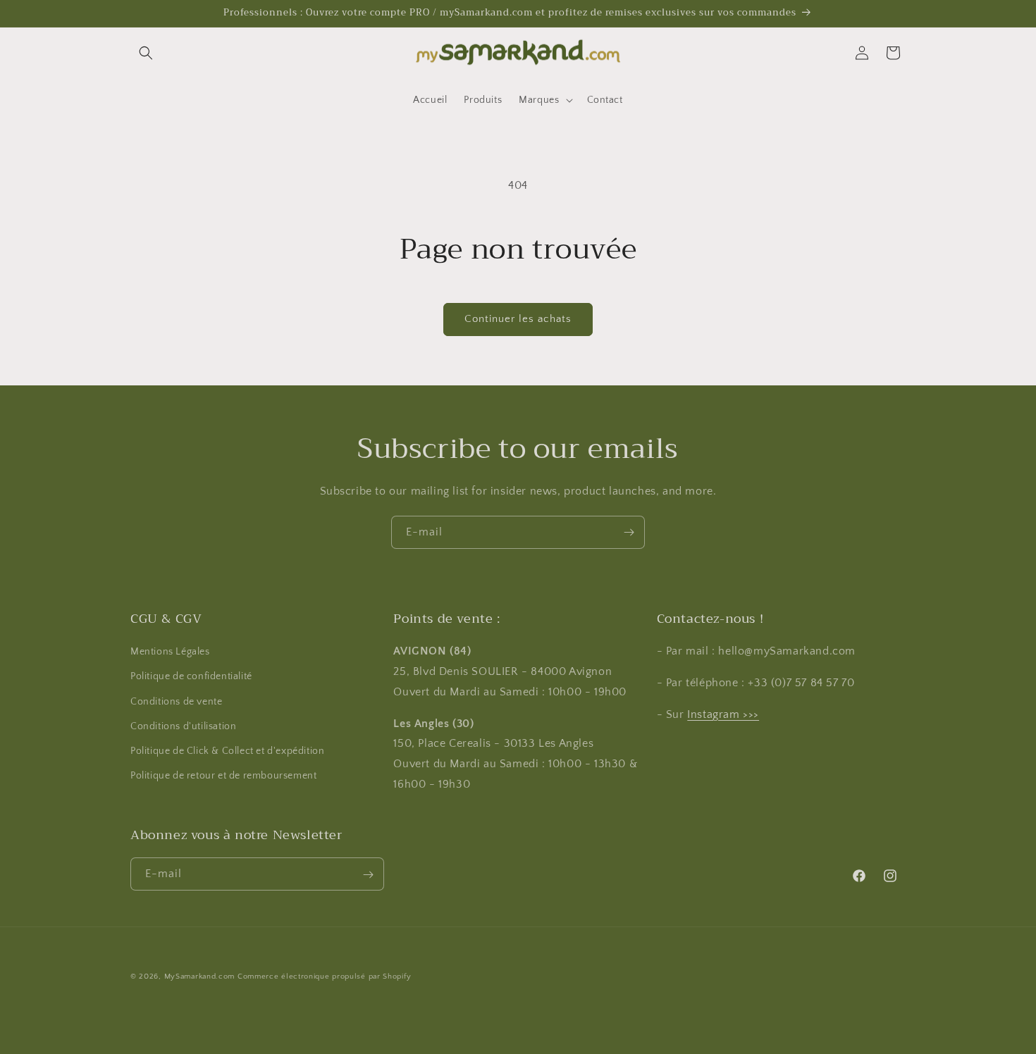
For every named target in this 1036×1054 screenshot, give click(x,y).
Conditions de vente (176, 701)
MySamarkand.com (199, 976)
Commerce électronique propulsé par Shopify (324, 976)
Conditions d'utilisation (183, 726)
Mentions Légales (170, 652)
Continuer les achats (518, 319)
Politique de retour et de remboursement (223, 776)
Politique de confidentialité (191, 677)
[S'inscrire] (628, 532)
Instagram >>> (723, 714)
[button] (145, 52)
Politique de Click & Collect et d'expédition (227, 751)
